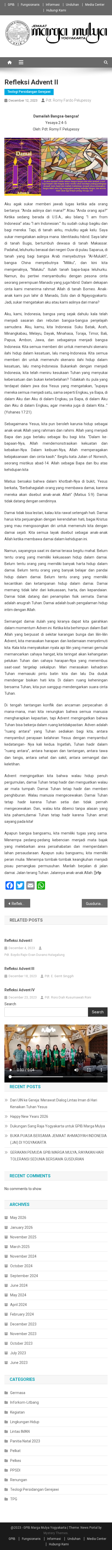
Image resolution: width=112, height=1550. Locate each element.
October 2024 (21, 1266)
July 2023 (18, 1353)
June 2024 (19, 1285)
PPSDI (15, 1470)
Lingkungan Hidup (24, 1422)
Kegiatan (17, 1412)
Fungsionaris (30, 4)
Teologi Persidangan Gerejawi (29, 92)
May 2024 (18, 1295)
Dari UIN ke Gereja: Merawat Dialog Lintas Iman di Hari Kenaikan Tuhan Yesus (53, 1103)
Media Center (94, 4)
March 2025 (20, 1247)
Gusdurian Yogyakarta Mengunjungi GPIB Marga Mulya (97, 904)
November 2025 (23, 1237)
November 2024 (23, 1256)
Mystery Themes (55, 1533)
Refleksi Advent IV (19, 990)
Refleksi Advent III (19, 969)
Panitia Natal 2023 (25, 1441)
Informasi (53, 4)
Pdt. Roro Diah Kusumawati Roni (68, 997)
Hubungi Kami (56, 10)
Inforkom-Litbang (24, 1402)
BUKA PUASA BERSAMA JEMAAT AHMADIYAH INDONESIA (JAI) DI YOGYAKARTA (58, 1139)
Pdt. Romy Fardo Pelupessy (68, 100)
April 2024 (18, 1305)
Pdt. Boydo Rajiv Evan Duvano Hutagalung (34, 955)
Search (10, 1004)
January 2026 (21, 1227)
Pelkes (15, 1461)
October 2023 (21, 1343)
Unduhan (72, 4)
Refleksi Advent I (21, 904)
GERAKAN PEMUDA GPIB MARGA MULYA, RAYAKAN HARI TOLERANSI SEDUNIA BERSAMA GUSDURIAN (57, 1155)
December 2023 (23, 1324)
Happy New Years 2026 (29, 1116)
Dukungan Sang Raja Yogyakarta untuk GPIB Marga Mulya (57, 1126)
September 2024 (24, 1276)
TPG (13, 1499)
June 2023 (19, 1363)
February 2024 (22, 1314)
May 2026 (18, 1218)
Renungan (18, 1480)
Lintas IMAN (20, 1431)
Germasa (17, 1393)
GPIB (11, 4)
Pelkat (15, 1451)
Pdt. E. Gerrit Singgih (59, 976)
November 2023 (23, 1334)
